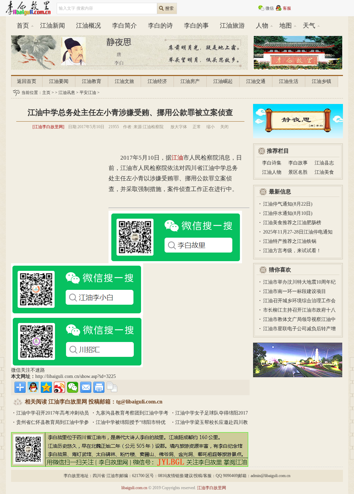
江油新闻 (52, 25)
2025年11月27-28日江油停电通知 (298, 232)
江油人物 (271, 172)
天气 (309, 25)
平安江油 (88, 92)
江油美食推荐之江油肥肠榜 (292, 222)
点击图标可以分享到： (20, 387)
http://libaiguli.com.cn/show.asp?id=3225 (75, 376)
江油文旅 (124, 81)
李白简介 (124, 25)
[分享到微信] (72, 387)
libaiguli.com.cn (134, 487)
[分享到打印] (98, 387)
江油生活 (288, 81)
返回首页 (26, 81)
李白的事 (196, 25)
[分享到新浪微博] (59, 387)
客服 (287, 8)
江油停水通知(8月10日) (288, 213)
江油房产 (190, 81)
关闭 (224, 126)
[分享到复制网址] (112, 387)
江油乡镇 (321, 81)
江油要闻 (58, 81)
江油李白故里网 (211, 487)
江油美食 (324, 172)
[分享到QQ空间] (46, 387)
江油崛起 (223, 81)
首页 (23, 25)
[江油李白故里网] (48, 126)
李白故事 (298, 162)
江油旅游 (232, 25)
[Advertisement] (130, 142)
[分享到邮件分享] (85, 387)
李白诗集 (271, 162)
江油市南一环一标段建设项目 (294, 291)
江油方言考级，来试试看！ (292, 250)
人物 (262, 25)
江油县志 (324, 162)
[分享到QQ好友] (33, 387)
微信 (270, 8)
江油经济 (157, 81)
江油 (177, 157)
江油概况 (88, 25)
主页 (46, 92)
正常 (197, 126)
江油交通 (256, 81)
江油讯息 (66, 92)
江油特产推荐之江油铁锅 (289, 241)
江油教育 (91, 81)
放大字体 (178, 126)
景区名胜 (298, 172)
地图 (285, 25)
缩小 (210, 126)
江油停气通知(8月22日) (288, 204)
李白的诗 (160, 25)
